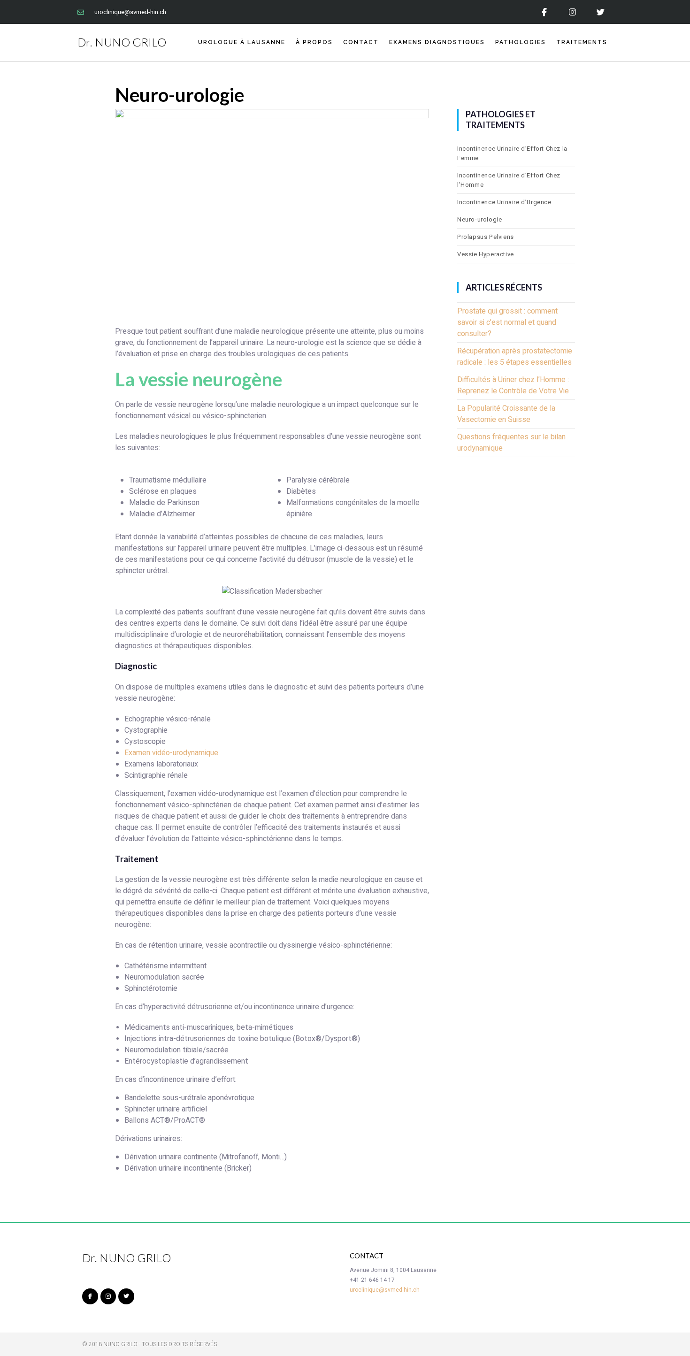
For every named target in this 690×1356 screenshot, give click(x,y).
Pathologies (520, 42)
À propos (314, 42)
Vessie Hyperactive (485, 254)
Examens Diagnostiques (437, 42)
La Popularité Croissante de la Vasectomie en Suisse (506, 414)
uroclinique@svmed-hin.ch (385, 1290)
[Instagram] (572, 12)
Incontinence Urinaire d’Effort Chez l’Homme (508, 180)
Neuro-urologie (479, 219)
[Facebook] (544, 12)
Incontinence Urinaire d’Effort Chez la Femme (512, 153)
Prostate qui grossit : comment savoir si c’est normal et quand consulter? (507, 322)
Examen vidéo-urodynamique (171, 752)
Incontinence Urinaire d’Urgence (504, 202)
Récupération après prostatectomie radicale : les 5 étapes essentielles (514, 356)
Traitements (581, 42)
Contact (361, 42)
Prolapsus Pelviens (485, 236)
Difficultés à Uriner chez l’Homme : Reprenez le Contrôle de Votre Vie (513, 385)
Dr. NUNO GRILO (121, 42)
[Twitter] (601, 12)
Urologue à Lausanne (241, 42)
